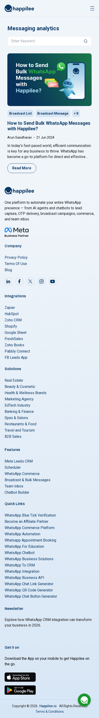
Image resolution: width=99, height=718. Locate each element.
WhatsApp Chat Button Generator (31, 596)
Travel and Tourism (20, 430)
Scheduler (13, 467)
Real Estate (14, 380)
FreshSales (14, 339)
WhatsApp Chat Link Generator (29, 584)
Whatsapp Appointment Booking (30, 540)
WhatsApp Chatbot (20, 553)
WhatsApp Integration (22, 571)
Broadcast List (20, 113)
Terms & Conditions (49, 711)
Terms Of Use (16, 264)
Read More (21, 168)
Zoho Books (14, 345)
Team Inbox (14, 486)
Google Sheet (15, 332)
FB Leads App (16, 357)
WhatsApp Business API (24, 577)
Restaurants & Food (20, 424)
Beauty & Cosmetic (20, 386)
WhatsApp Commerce (22, 474)
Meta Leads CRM (19, 461)
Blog (8, 270)
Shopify (11, 326)
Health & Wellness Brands (26, 393)
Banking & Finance (19, 411)
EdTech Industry (17, 405)
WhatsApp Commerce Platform (30, 528)
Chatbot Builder (17, 492)
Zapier (10, 307)
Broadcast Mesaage (52, 113)
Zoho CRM (13, 320)
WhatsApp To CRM (20, 565)
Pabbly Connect (17, 351)
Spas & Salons (16, 418)
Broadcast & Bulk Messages (27, 480)
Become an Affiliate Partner (26, 521)
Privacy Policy (16, 257)
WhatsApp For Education (24, 546)
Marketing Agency (19, 399)
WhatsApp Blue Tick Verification (30, 515)
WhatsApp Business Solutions (29, 559)
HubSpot (12, 314)
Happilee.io (48, 706)
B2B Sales (13, 436)
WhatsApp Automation (22, 534)
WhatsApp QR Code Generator (29, 590)
